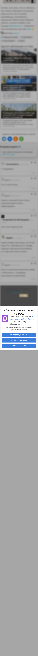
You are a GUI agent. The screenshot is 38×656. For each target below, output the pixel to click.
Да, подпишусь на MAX (19, 335)
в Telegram (31, 319)
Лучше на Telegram (19, 340)
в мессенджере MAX (21, 317)
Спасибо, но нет (19, 346)
